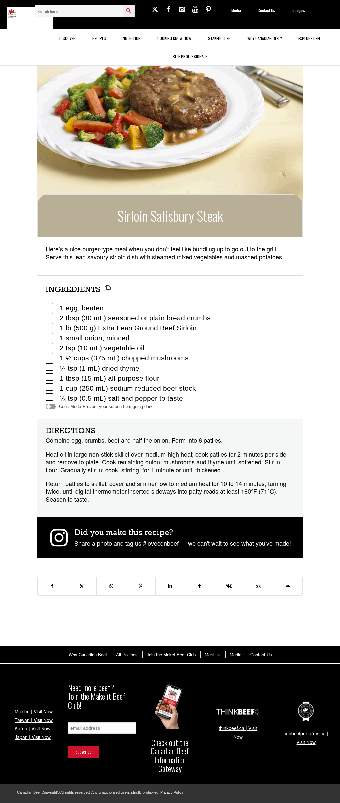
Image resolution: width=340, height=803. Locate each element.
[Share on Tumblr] (199, 586)
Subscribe (76, 718)
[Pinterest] (208, 9)
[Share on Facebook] (52, 586)
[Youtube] (195, 9)
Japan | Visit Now (33, 737)
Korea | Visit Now (32, 728)
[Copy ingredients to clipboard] (108, 288)
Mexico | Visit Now (34, 711)
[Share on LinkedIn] (170, 586)
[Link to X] (155, 9)
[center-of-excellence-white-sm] (306, 712)
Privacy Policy (171, 792)
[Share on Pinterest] (140, 586)
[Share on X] (82, 586)
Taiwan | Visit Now (34, 720)
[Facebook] (168, 9)
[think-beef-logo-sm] (238, 711)
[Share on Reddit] (258, 586)
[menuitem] (87, 654)
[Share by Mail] (287, 586)
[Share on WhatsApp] (111, 586)
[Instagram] (181, 9)
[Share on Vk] (229, 586)
